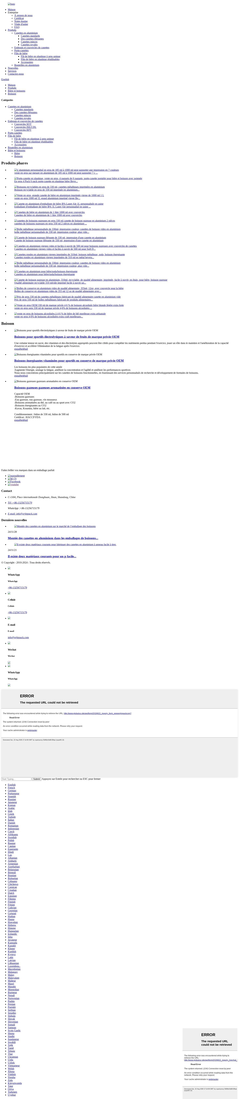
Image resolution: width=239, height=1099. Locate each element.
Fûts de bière (20, 53)
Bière (17, 153)
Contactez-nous (16, 73)
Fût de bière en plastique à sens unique (40, 56)
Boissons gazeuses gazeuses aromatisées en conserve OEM (52, 387)
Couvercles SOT (23, 124)
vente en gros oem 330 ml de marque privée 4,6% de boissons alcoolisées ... (53, 308)
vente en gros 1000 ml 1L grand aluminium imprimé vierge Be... (47, 198)
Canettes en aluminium (26, 33)
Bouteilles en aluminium (26, 65)
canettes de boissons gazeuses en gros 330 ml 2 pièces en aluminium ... (50, 223)
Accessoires (27, 62)
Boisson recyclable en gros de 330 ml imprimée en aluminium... (47, 189)
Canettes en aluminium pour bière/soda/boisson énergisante (44, 274)
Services (12, 71)
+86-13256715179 (17, 587)
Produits (12, 30)
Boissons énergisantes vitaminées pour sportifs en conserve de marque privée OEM (69, 360)
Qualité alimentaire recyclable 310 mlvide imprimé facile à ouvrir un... (50, 282)
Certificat (19, 18)
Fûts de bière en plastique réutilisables (40, 59)
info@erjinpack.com (18, 637)
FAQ (17, 27)
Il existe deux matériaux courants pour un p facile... (42, 556)
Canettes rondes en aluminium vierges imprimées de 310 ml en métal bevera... (54, 257)
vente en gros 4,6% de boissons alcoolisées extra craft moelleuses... (48, 316)
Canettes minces (29, 41)
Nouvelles (13, 68)
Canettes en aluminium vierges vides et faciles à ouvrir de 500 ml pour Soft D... (55, 249)
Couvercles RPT (22, 130)
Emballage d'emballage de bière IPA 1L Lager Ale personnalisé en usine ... (52, 206)
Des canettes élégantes (32, 38)
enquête (18, 349)
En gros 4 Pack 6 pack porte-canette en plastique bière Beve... (46, 181)
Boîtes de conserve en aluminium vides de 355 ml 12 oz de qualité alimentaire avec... (57, 291)
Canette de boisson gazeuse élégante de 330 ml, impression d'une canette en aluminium (58, 240)
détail (25, 349)
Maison (11, 9)
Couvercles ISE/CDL (25, 127)
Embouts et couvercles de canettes (31, 47)
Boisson (12, 93)
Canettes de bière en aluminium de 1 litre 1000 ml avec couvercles (48, 215)
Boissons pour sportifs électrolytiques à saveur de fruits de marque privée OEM (66, 336)
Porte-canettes (21, 50)
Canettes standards (30, 35)
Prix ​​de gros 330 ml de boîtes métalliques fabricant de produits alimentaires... (53, 299)
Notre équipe (21, 21)
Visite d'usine (21, 24)
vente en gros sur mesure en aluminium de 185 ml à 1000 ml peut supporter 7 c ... (56, 172)
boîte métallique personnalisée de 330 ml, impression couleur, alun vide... (51, 232)
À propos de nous (23, 15)
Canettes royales (29, 44)
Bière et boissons (16, 90)
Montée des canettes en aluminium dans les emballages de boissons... (53, 538)
